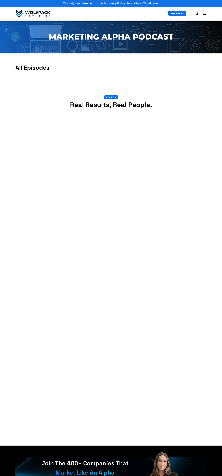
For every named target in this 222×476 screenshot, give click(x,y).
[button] (205, 13)
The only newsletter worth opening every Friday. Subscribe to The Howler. (111, 3)
